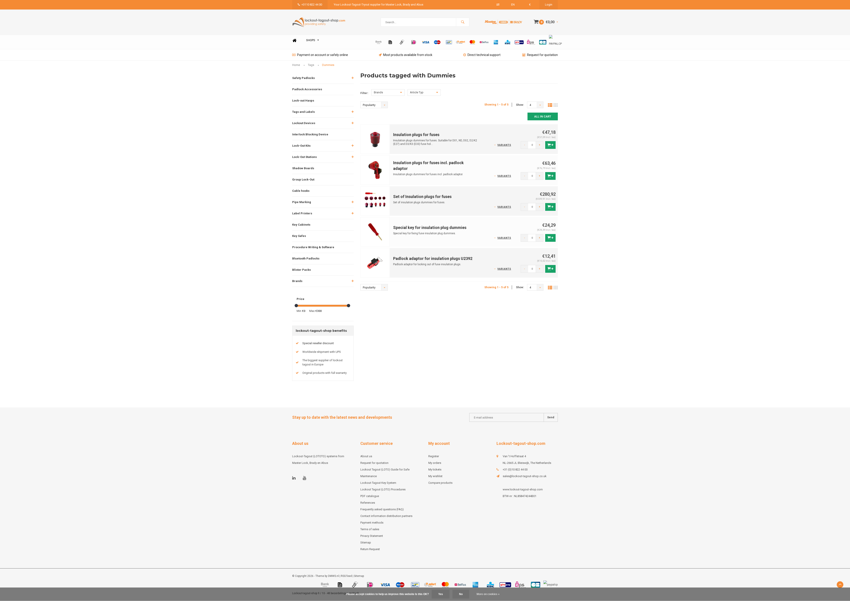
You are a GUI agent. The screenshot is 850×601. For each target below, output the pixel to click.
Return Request (370, 549)
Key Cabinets (301, 224)
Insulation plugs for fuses (416, 134)
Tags (311, 65)
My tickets (434, 469)
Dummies (328, 65)
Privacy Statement (371, 536)
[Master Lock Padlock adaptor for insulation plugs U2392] (375, 262)
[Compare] (497, 4)
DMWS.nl (333, 576)
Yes (440, 594)
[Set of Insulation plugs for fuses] (375, 200)
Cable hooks (300, 190)
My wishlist (435, 476)
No (461, 594)
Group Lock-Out (303, 179)
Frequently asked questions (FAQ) (382, 509)
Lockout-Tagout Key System (378, 482)
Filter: (364, 93)
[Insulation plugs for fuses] (375, 138)
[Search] (462, 22)
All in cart (542, 116)
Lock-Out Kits (301, 145)
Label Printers (302, 213)
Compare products (440, 482)
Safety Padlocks (303, 78)
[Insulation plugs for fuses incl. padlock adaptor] (375, 169)
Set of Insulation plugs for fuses (422, 196)
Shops (310, 40)
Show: (520, 104)
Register (433, 456)
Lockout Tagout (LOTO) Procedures (383, 489)
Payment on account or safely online (322, 55)
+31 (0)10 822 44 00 (515, 469)
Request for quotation (542, 55)
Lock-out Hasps (303, 100)
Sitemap (365, 542)
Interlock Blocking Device (310, 134)
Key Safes (299, 236)
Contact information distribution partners (386, 516)
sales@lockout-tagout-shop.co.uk (525, 476)
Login (548, 4)
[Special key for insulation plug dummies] (375, 231)
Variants (504, 145)
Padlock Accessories (307, 89)
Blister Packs (301, 269)
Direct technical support (484, 55)
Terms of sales (369, 529)
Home (294, 40)
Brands (297, 281)
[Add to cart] (550, 145)
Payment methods (371, 522)
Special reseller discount (318, 343)
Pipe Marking (301, 202)
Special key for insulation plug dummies (429, 227)
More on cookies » (488, 594)
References (367, 502)
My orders (434, 463)
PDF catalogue (369, 496)
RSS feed (346, 576)
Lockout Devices (303, 123)
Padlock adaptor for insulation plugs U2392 (432, 258)
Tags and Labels (303, 111)
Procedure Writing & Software (313, 247)
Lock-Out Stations (304, 157)
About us (366, 456)
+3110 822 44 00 (311, 4)
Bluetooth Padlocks (305, 258)
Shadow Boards (303, 168)
